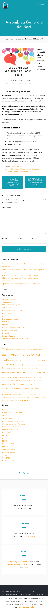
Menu (41, 5)
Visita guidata (6, 400)
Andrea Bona (27, 349)
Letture (9, 381)
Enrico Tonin (35, 368)
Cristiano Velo (16, 368)
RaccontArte (7, 395)
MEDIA (5, 435)
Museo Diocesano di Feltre (28, 389)
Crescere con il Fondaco (11, 427)
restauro (16, 395)
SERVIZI (5, 416)
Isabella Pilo (37, 377)
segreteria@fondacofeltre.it (19, 562)
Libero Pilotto (15, 381)
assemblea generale (23, 169)
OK (20, 607)
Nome (5, 238)
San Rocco (36, 395)
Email (20, 238)
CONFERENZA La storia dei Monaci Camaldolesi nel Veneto (35, 181)
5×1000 (5, 455)
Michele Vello (9, 388)
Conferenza (35, 365)
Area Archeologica (9, 299)
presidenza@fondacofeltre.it (18, 564)
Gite (3, 316)
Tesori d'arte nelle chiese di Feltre (15, 339)
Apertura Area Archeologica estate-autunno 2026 (21, 284)
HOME (5, 410)
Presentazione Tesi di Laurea (13, 328)
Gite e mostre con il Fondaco (13, 424)
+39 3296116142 (30, 536)
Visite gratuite (15, 400)
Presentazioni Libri (9, 330)
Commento (8, 208)
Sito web (35, 238)
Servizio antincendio (10, 430)
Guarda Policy (29, 607)
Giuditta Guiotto (11, 377)
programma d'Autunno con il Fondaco (25, 392)
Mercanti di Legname (37, 385)
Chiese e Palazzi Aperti (11, 305)
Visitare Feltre (7, 418)
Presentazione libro (7, 392)
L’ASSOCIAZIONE (9, 444)
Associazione (17, 166)
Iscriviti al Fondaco (9, 452)
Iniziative (5, 322)
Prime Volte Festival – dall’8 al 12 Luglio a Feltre (20, 275)
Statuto (5, 447)
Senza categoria (8, 336)
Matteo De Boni (33, 381)
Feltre (20, 372)
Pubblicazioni (7, 432)
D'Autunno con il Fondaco (12, 311)
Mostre (5, 325)
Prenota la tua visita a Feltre (13, 421)
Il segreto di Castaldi (26, 377)
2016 (13, 169)
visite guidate (24, 400)
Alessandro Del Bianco (14, 349)
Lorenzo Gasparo (24, 381)
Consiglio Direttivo (9, 449)
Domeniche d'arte (26, 368)
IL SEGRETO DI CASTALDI (12, 413)
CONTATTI (6, 458)
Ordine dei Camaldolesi (22, 172)
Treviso (43, 398)
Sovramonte (11, 398)
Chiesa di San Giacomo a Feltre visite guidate (25, 361)
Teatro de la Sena (33, 398)
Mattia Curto (15, 384)
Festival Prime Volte (31, 373)
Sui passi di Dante (21, 398)
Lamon (4, 381)
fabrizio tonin (8, 373)
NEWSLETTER (8, 461)
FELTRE (5, 441)
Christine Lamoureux (23, 365)
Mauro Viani (26, 385)
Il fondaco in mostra (10, 319)
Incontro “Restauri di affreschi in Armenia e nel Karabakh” (13, 182)
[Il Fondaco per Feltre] (5, 9)
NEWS (4, 438)
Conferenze (6, 308)
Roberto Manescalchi (26, 395)
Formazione (7, 313)
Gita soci (41, 373)
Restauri (5, 333)
